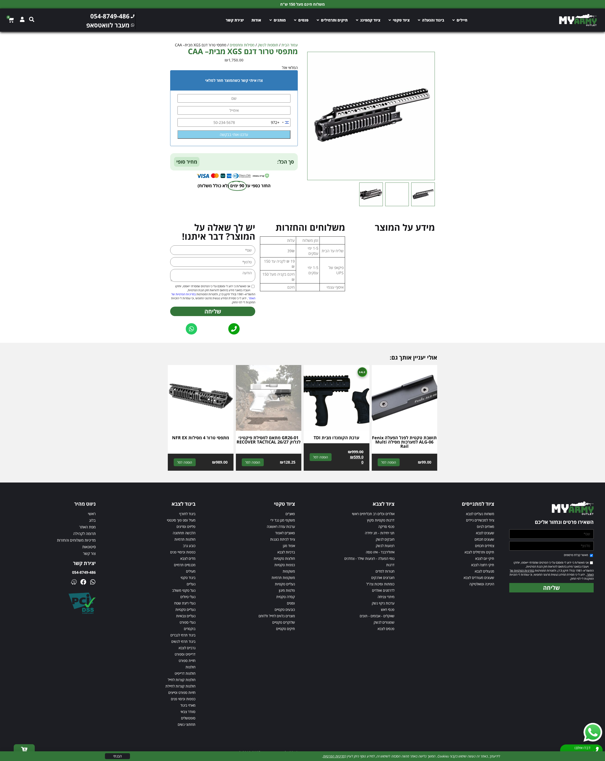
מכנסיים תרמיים (184, 564)
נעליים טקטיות (285, 584)
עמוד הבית (289, 45)
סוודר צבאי (188, 711)
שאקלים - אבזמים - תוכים (377, 615)
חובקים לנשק (385, 539)
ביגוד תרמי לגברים (182, 635)
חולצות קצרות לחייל (181, 679)
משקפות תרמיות (283, 577)
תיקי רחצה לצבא (482, 564)
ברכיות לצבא (286, 552)
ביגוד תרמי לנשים (183, 641)
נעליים (191, 584)
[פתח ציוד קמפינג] (357, 20)
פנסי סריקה (386, 526)
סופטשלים (188, 718)
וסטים (291, 603)
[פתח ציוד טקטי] (390, 20)
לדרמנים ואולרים (383, 590)
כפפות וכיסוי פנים (183, 698)
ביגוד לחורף (187, 513)
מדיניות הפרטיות (334, 756)
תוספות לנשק (268, 45)
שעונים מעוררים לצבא (479, 577)
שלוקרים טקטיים (283, 622)
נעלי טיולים (187, 596)
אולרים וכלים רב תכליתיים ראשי (373, 513)
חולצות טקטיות (284, 558)
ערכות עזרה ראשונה (281, 526)
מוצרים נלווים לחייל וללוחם (277, 615)
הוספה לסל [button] (388, 462)
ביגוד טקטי (188, 577)
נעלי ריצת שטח (184, 603)
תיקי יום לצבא (484, 558)
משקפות (289, 571)
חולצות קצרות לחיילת (180, 686)
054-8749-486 (84, 572)
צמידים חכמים (484, 545)
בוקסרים (189, 628)
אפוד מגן (289, 545)
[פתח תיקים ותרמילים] (318, 20)
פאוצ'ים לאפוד (285, 533)
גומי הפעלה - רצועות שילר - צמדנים (369, 558)
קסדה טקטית (285, 596)
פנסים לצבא (386, 628)
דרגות (390, 564)
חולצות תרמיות (184, 539)
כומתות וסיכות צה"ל (380, 584)
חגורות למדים (385, 571)
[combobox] (280, 122)
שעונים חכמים (484, 539)
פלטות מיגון (287, 590)
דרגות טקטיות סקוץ (380, 520)
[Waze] (74, 582)
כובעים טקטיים (285, 609)
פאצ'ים (290, 513)
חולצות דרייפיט (185, 673)
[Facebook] (83, 582)
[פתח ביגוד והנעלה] (419, 20)
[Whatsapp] (93, 582)
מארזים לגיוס (485, 526)
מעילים (190, 571)
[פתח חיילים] (453, 20)
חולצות (190, 667)
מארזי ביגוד (187, 705)
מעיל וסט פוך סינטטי (181, 520)
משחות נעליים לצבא (480, 513)
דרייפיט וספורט (185, 654)
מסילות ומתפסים (242, 45)
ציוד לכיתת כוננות (282, 539)
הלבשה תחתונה (184, 533)
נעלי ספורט (187, 622)
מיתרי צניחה (386, 596)
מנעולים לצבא (484, 571)
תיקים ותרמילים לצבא (479, 552)
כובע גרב (189, 545)
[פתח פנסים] (295, 20)
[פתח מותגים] (270, 20)
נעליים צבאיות (185, 615)
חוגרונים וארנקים (382, 577)
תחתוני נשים (186, 724)
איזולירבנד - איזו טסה (380, 552)
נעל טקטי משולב (183, 590)
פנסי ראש (387, 609)
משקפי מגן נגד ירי (282, 520)
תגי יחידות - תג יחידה (379, 533)
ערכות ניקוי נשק (383, 603)
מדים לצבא (187, 558)
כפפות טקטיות (284, 564)
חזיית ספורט (187, 660)
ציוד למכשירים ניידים (480, 520)
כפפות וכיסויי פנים (182, 552)
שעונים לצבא (485, 533)
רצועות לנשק (385, 545)
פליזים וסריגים (186, 526)
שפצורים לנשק (384, 622)
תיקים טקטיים (285, 628)
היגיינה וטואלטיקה (481, 584)
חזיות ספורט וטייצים (181, 692)
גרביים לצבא (187, 647)
